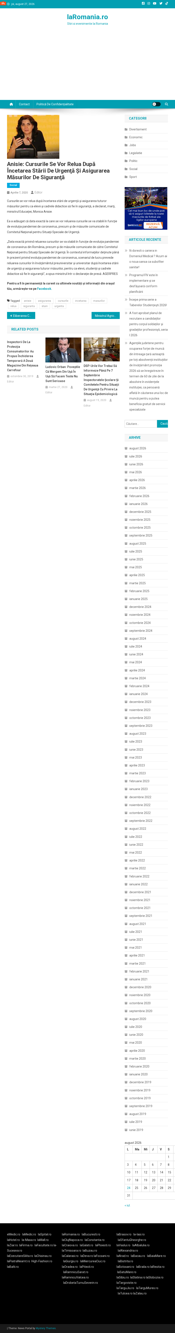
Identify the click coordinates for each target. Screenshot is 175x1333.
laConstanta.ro (95, 1240)
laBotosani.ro (125, 1266)
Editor (38, 192)
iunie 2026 (136, 464)
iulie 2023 (135, 741)
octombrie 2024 (140, 623)
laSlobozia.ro (154, 1277)
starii (45, 306)
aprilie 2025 (137, 575)
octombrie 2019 (140, 1098)
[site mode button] (156, 104)
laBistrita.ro (125, 1261)
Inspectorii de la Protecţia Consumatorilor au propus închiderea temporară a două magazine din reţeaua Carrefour (22, 356)
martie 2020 (137, 1058)
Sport (133, 177)
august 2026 (137, 448)
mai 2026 (135, 472)
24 (128, 1188)
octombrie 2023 (140, 718)
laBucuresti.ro (91, 1234)
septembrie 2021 (140, 916)
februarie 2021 (139, 971)
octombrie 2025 (140, 527)
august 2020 (137, 1019)
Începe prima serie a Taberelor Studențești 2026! (148, 302)
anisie (27, 300)
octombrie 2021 (140, 908)
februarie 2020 (139, 1066)
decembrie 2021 (140, 892)
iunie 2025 (136, 559)
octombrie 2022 (140, 813)
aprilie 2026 (137, 480)
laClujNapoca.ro (72, 1240)
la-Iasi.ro (139, 1234)
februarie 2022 (139, 876)
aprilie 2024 (137, 670)
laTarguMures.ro (147, 1288)
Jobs (132, 145)
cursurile (63, 300)
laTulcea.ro (125, 1293)
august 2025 (137, 543)
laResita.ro (157, 1266)
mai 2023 (135, 757)
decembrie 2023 (140, 702)
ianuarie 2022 (138, 884)
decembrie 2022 (140, 797)
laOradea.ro (70, 1266)
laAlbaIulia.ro (141, 1245)
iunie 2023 (136, 749)
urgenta (59, 306)
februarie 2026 (139, 496)
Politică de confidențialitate (55, 104)
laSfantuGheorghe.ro (132, 1240)
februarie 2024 (139, 686)
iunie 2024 (136, 654)
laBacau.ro (138, 1256)
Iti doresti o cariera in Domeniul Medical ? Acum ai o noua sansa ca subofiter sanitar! (148, 259)
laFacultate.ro (44, 1245)
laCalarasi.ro (70, 1256)
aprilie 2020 (137, 1050)
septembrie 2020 (140, 1011)
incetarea (80, 300)
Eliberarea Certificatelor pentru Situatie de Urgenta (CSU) (24, 315)
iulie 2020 (135, 1027)
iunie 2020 (136, 1034)
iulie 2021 (135, 931)
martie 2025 (137, 583)
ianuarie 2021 (138, 979)
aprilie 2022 (137, 860)
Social (13, 185)
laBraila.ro (143, 1266)
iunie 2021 (136, 939)
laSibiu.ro (123, 1277)
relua (13, 306)
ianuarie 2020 (138, 1074)
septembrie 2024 (140, 630)
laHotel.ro (13, 1240)
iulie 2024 (135, 646)
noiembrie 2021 (139, 900)
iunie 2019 (136, 1130)
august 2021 (137, 924)
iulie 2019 (135, 1122)
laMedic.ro (29, 1234)
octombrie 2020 (140, 1003)
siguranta (29, 306)
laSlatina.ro (137, 1277)
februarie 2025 (139, 591)
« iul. (127, 1205)
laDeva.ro (86, 1256)
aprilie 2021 (137, 955)
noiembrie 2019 (139, 1090)
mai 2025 (135, 567)
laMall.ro (43, 1240)
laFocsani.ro (102, 1256)
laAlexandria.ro (128, 1250)
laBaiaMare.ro (156, 1256)
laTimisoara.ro (71, 1250)
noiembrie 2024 (139, 614)
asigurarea (44, 300)
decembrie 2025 (140, 512)
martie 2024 (137, 678)
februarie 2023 (139, 781)
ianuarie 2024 (138, 694)
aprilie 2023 (137, 765)
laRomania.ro (87, 17)
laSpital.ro (44, 1234)
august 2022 (137, 828)
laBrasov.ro (124, 1234)
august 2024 (137, 638)
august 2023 (137, 733)
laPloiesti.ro (103, 1245)
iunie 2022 (136, 844)
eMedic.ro (13, 1234)
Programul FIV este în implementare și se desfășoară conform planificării (143, 283)
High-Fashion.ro (41, 1261)
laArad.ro (123, 1256)
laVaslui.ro (124, 1245)
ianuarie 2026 (138, 504)
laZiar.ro (12, 1245)
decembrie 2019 (140, 1082)
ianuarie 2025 (138, 599)
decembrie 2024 (140, 607)
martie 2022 (137, 868)
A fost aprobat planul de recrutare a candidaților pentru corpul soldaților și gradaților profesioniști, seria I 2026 (148, 324)
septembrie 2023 (140, 725)
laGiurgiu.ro (71, 1261)
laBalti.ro (13, 1266)
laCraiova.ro (70, 1245)
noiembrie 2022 (139, 805)
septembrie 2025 (140, 535)
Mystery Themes (46, 1328)
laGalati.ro (86, 1245)
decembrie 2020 (140, 987)
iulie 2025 (135, 551)
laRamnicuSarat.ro (75, 1272)
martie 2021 (137, 963)
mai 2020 (135, 1042)
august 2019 (137, 1114)
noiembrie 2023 (139, 710)
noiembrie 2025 (139, 519)
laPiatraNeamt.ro (18, 1261)
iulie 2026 (135, 456)
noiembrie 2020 (139, 995)
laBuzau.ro (90, 1250)
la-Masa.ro (29, 1240)
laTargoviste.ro (127, 1282)
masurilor (99, 300)
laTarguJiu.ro (126, 1288)
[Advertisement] (87, 68)
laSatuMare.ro (126, 1272)
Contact (24, 104)
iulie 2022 (135, 836)
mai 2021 (135, 947)
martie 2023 (137, 773)
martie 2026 (137, 488)
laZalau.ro (140, 1293)
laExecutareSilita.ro (20, 1256)
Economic (136, 137)
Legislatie (135, 153)
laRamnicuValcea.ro (75, 1277)
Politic (133, 161)
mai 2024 (135, 662)
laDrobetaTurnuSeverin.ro (80, 1282)
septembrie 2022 (140, 820)
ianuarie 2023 (138, 789)
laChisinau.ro (43, 1256)
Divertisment (138, 129)
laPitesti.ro (87, 1266)
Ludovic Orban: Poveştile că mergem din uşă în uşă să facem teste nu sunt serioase (62, 374)
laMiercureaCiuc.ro (92, 1261)
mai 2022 (135, 852)
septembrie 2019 (140, 1106)
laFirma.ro (26, 1245)
